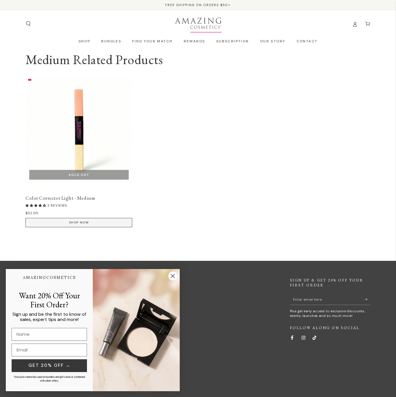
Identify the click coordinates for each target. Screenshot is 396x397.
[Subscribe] (367, 299)
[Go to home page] (198, 24)
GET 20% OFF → (49, 365)
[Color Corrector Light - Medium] (79, 130)
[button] (28, 23)
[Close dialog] (172, 276)
